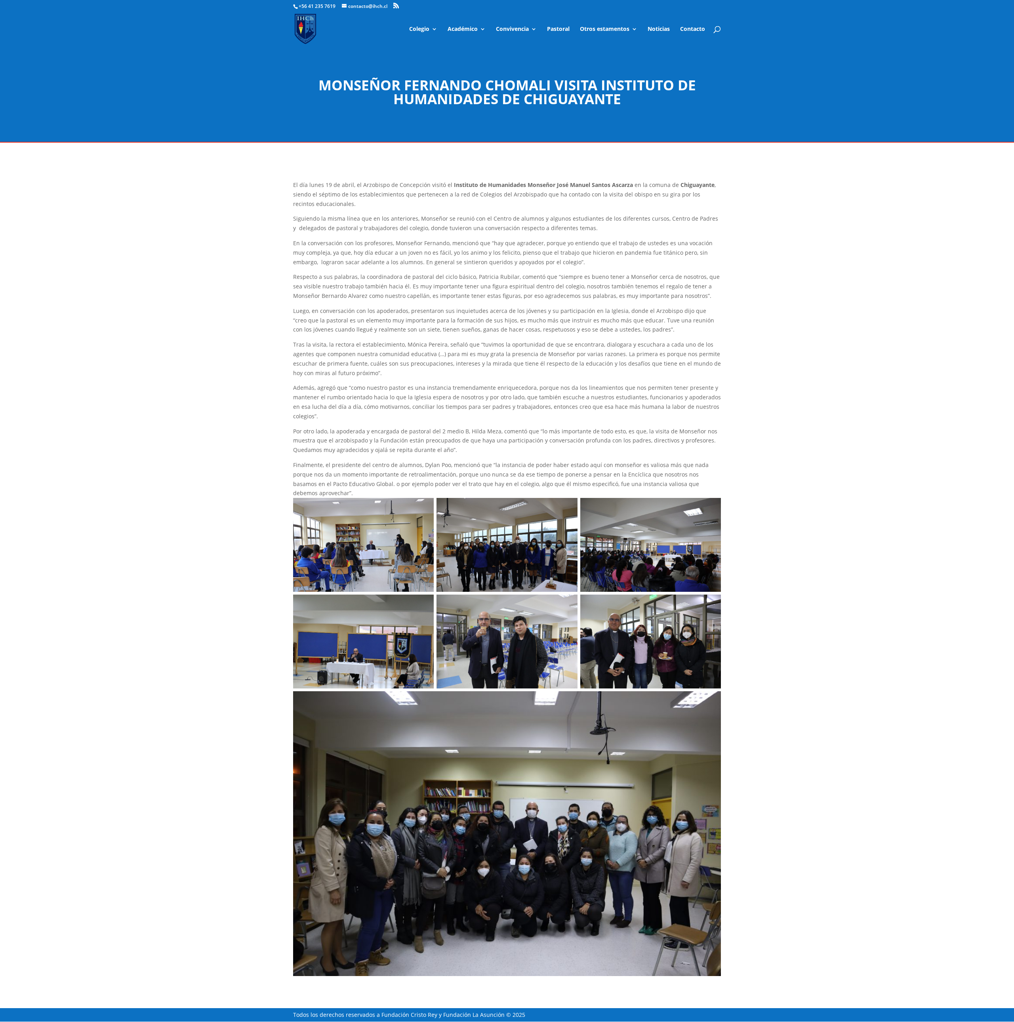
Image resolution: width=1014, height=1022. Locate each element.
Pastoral (558, 29)
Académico (463, 29)
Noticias (659, 29)
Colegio (419, 29)
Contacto (692, 29)
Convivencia (512, 29)
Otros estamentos (604, 29)
